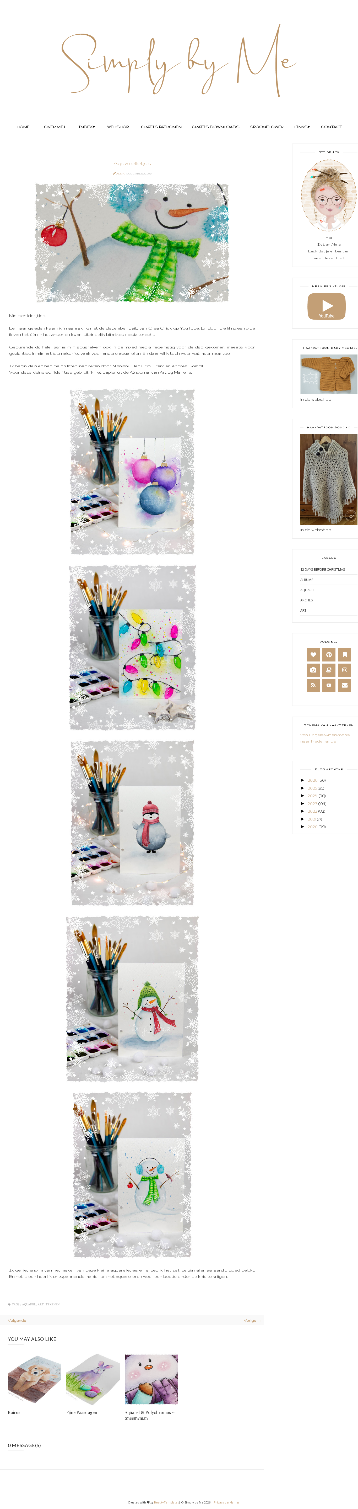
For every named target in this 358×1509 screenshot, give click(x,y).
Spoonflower (266, 127)
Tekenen (52, 1304)
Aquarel (29, 1304)
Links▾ (302, 127)
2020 (313, 826)
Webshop (118, 127)
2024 (313, 795)
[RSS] (313, 685)
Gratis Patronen (161, 127)
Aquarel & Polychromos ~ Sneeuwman (150, 1415)
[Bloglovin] (313, 654)
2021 (312, 819)
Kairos (14, 1412)
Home (23, 127)
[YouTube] (328, 685)
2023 (312, 803)
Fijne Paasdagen (81, 1412)
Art (41, 1304)
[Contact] (344, 685)
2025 (312, 788)
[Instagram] (344, 670)
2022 (312, 811)
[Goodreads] (328, 670)
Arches (306, 600)
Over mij (54, 127)
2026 (313, 780)
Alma (120, 173)
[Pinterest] (328, 654)
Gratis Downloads (215, 127)
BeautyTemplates (166, 1502)
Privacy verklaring (226, 1502)
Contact (331, 127)
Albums (306, 579)
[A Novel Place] (344, 654)
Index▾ (86, 127)
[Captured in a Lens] (313, 670)
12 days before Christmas (322, 569)
